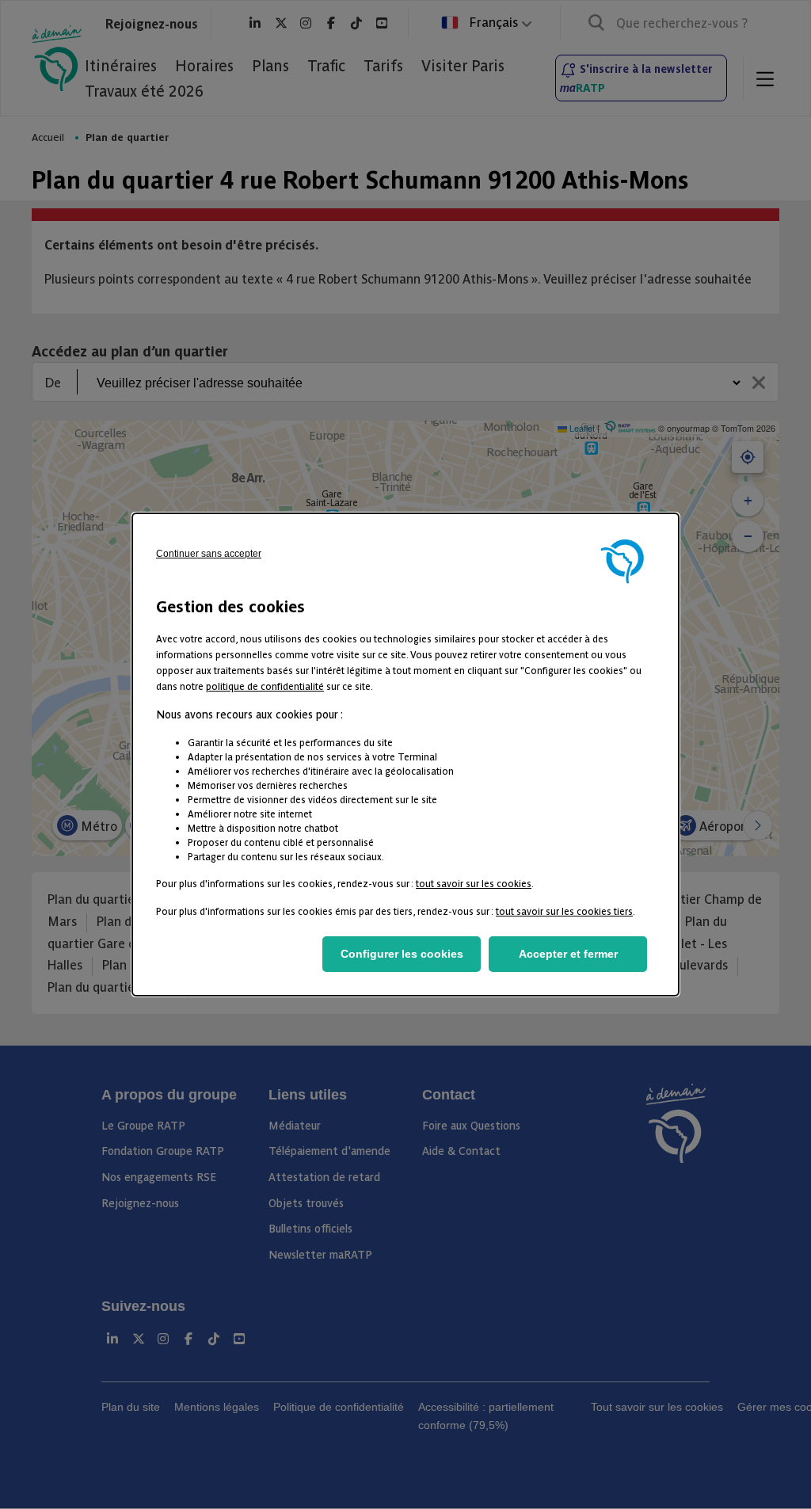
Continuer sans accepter (208, 553)
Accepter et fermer (568, 953)
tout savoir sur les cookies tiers (564, 910)
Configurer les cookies (402, 953)
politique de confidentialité (265, 686)
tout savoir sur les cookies (473, 883)
